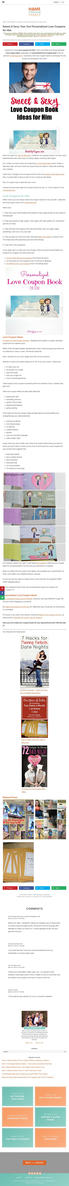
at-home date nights (43, 163)
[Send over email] (2, 597)
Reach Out (40, 1042)
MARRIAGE (46, 894)
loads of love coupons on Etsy (49, 615)
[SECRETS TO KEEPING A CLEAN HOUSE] (50, 1108)
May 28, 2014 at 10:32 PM (16, 918)
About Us (29, 1042)
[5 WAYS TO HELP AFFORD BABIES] (50, 1087)
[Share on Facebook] (2, 593)
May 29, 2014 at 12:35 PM (16, 967)
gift (40, 896)
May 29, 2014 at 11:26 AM (16, 945)
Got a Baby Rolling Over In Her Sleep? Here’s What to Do (23, 1067)
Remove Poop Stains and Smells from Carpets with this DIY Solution (28, 1077)
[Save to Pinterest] (2, 588)
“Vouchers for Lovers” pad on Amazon (27, 618)
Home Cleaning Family (34, 11)
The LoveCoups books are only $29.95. (18, 599)
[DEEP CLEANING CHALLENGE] (50, 1129)
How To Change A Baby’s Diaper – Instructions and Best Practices (27, 1064)
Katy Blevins (12, 965)
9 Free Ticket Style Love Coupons (19, 258)
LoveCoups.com (16, 56)
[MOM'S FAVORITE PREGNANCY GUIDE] (17, 1108)
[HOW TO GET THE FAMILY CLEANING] (17, 1129)
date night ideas (44, 237)
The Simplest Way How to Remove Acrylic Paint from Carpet (25, 1074)
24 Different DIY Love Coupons (18, 264)
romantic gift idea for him (54, 174)
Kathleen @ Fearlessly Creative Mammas (22, 916)
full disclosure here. (44, 36)
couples (29, 896)
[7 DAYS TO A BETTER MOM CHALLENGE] (17, 1087)
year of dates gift (24, 155)
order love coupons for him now (17, 607)
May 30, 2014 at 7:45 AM (16, 992)
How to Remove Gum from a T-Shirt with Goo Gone (21, 1070)
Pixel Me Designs (38, 1182)
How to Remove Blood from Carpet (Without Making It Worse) (25, 1060)
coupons (35, 896)
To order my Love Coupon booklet (16, 341)
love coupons (41, 563)
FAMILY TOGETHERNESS (9, 22)
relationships (47, 896)
